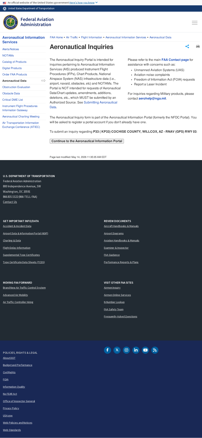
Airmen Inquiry (112, 287)
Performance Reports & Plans (121, 262)
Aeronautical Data (160, 37)
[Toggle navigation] (195, 22)
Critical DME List (12, 99)
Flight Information (91, 37)
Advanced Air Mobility (15, 295)
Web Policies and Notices (17, 422)
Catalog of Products (14, 62)
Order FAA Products (14, 74)
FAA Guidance (112, 255)
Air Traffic (72, 37)
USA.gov (8, 415)
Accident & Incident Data (17, 226)
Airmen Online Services (117, 295)
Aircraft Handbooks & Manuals (121, 226)
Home (56, 37)
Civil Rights (9, 372)
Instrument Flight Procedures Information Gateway (19, 108)
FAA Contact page (175, 59)
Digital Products (12, 68)
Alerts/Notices (10, 49)
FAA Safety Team (113, 309)
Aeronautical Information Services (126, 37)
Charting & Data (12, 240)
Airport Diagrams (113, 233)
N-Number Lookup (114, 302)
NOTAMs (8, 55)
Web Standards (12, 430)
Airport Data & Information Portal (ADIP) (25, 233)
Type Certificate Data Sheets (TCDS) (24, 262)
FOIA (5, 379)
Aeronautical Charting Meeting (20, 116)
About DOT (9, 358)
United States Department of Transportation (31, 8)
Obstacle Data (11, 93)
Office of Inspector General (19, 401)
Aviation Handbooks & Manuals (121, 240)
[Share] (187, 46)
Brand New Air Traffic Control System (24, 287)
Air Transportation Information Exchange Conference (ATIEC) (21, 125)
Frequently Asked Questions (120, 316)
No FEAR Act (10, 394)
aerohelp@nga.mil (152, 98)
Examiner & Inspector (116, 247)
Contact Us (10, 202)
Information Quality (14, 386)
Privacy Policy (11, 408)
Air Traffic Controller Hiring (18, 302)
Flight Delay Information (16, 247)
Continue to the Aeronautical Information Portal (86, 141)
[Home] (28, 23)
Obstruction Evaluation (16, 87)
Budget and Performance (17, 365)
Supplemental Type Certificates (21, 255)
